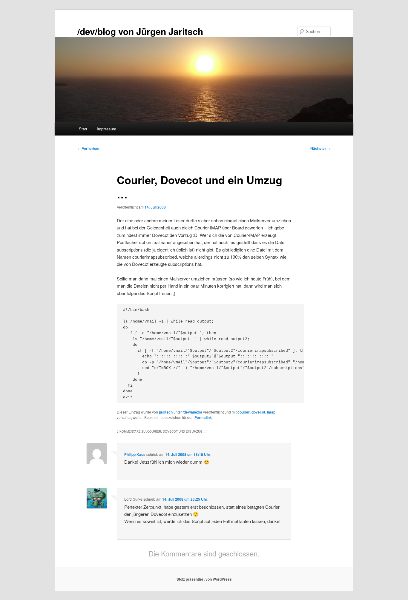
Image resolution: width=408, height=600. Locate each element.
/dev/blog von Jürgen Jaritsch (140, 31)
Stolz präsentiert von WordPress (204, 579)
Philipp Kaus (134, 454)
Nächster (320, 148)
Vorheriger (88, 148)
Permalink (203, 417)
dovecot (258, 412)
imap (271, 412)
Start (83, 129)
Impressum (106, 129)
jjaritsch (166, 412)
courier (243, 412)
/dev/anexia (192, 412)
